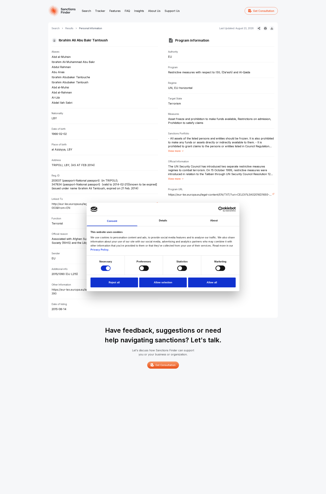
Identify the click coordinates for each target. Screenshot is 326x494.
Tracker (100, 11)
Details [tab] (163, 220)
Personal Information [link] (90, 28)
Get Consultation (263, 11)
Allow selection (163, 282)
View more (174, 150)
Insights (139, 11)
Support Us (172, 11)
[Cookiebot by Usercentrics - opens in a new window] (221, 209)
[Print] (265, 28)
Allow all (212, 282)
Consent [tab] (112, 221)
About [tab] (214, 220)
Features (115, 11)
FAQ (127, 11)
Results (69, 28)
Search (86, 11)
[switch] (144, 268)
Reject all (114, 282)
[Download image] (271, 28)
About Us (154, 11)
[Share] (258, 28)
